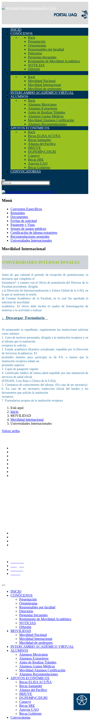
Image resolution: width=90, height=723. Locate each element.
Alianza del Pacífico (33, 690)
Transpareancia (20, 492)
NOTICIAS (27, 623)
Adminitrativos (20, 545)
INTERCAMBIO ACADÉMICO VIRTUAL (42, 646)
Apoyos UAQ (29, 709)
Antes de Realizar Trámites (37, 662)
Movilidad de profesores (36, 642)
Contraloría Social (22, 504)
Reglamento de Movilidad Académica (45, 619)
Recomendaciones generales (29, 236)
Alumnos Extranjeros (33, 658)
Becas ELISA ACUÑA (35, 682)
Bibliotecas (18, 516)
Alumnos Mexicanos (33, 654)
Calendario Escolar (23, 512)
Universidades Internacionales (31, 240)
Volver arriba (11, 431)
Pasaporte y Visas (22, 225)
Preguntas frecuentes (33, 615)
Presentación (28, 599)
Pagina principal (21, 448)
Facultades (17, 471)
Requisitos (17, 213)
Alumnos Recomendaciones (38, 674)
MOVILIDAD (20, 631)
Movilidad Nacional (33, 635)
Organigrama (28, 603)
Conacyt (25, 702)
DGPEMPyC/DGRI (33, 698)
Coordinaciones (21, 464)
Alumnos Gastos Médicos (37, 666)
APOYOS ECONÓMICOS (29, 678)
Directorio (17, 508)
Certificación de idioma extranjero (33, 232)
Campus (16, 475)
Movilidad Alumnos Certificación (42, 670)
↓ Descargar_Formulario (24, 318)
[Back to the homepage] (29, 8)
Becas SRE (27, 705)
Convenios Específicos (26, 209)
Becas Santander (30, 686)
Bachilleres (18, 468)
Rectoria (16, 452)
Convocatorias (20, 717)
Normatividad (19, 496)
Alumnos (16, 533)
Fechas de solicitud (23, 221)
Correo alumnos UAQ (25, 537)
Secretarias (17, 456)
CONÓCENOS (21, 595)
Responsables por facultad (37, 607)
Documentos (19, 217)
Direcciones (18, 460)
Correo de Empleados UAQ (29, 500)
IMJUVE (25, 694)
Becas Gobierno (30, 713)
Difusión (25, 627)
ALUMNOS (19, 650)
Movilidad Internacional (35, 639)
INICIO (15, 591)
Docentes (16, 541)
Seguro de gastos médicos (28, 229)
